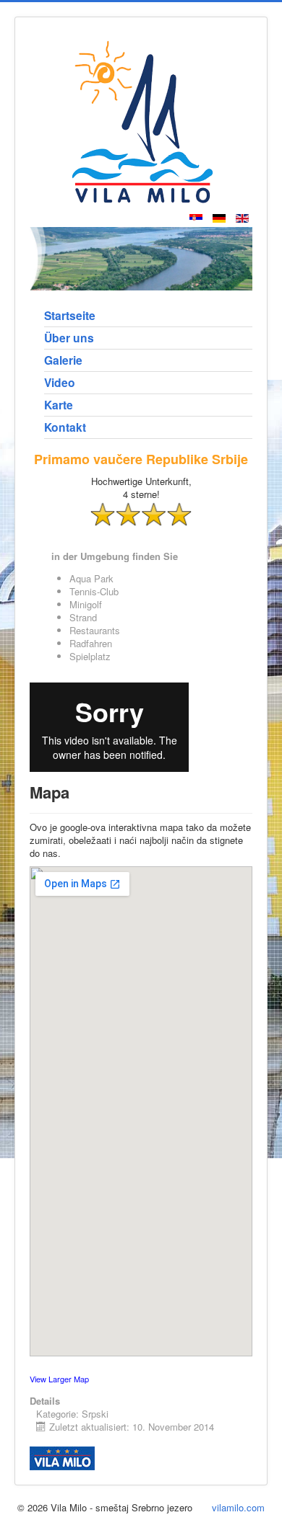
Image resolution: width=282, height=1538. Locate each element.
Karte (58, 404)
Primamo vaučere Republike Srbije (141, 459)
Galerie (63, 360)
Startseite (69, 315)
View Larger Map (59, 1378)
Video (59, 382)
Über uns (69, 337)
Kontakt (65, 427)
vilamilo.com (238, 1507)
